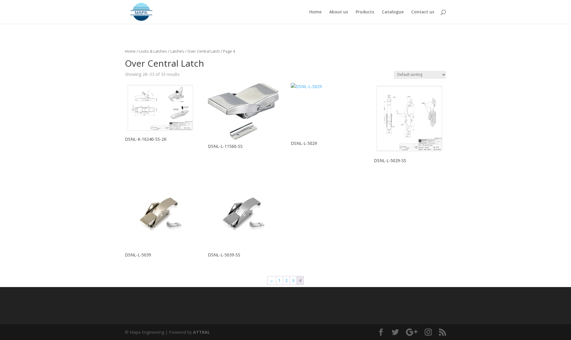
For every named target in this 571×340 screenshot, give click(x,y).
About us (338, 12)
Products (365, 12)
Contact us (422, 12)
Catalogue (393, 12)
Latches (177, 51)
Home (315, 12)
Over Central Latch (203, 51)
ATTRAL (201, 332)
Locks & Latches (153, 51)
